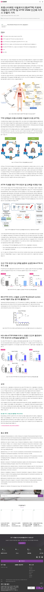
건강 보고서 (31, 572)
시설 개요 (30, 568)
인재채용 (30, 575)
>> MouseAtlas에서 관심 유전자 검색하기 (10, 425)
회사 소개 (30, 567)
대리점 (30, 573)
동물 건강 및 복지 (32, 570)
